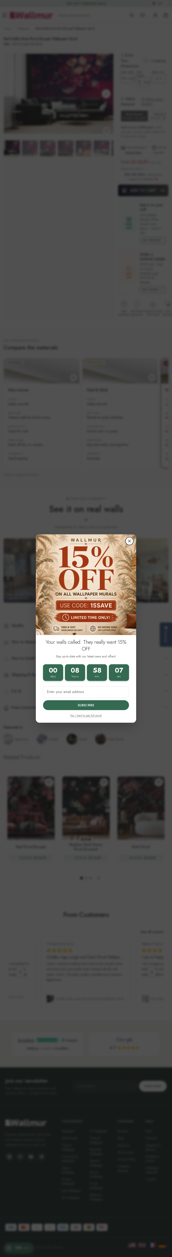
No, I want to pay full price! (86, 715)
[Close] (129, 541)
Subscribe (86, 705)
